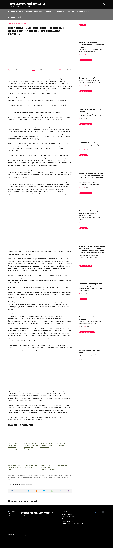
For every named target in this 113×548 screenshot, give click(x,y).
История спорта (82, 11)
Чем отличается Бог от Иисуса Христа (88, 318)
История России (14, 11)
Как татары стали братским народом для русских (91, 285)
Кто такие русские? (87, 142)
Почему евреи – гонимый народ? (89, 351)
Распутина (24, 314)
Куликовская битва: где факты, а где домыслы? (89, 212)
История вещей (14, 17)
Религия (70, 11)
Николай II (59, 478)
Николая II (51, 129)
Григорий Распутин (15, 478)
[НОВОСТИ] (92, 170)
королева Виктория (31, 478)
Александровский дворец (36, 475)
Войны (48, 11)
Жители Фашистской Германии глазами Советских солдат (91, 45)
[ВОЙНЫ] (92, 39)
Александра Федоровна (17, 475)
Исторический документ (29, 3)
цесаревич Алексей (24, 480)
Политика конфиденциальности (73, 524)
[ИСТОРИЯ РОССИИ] (92, 74)
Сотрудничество (67, 521)
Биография (57, 11)
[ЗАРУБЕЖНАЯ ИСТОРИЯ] (92, 346)
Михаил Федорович (46, 478)
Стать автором (67, 514)
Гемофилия (67, 475)
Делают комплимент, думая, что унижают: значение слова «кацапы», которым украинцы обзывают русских (91, 176)
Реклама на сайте (68, 516)
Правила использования (70, 519)
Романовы (12, 480)
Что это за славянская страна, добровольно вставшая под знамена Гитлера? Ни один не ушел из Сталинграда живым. (92, 249)
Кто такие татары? (87, 78)
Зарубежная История (34, 11)
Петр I (67, 478)
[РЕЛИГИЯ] (92, 313)
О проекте (65, 511)
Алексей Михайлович (54, 475)
